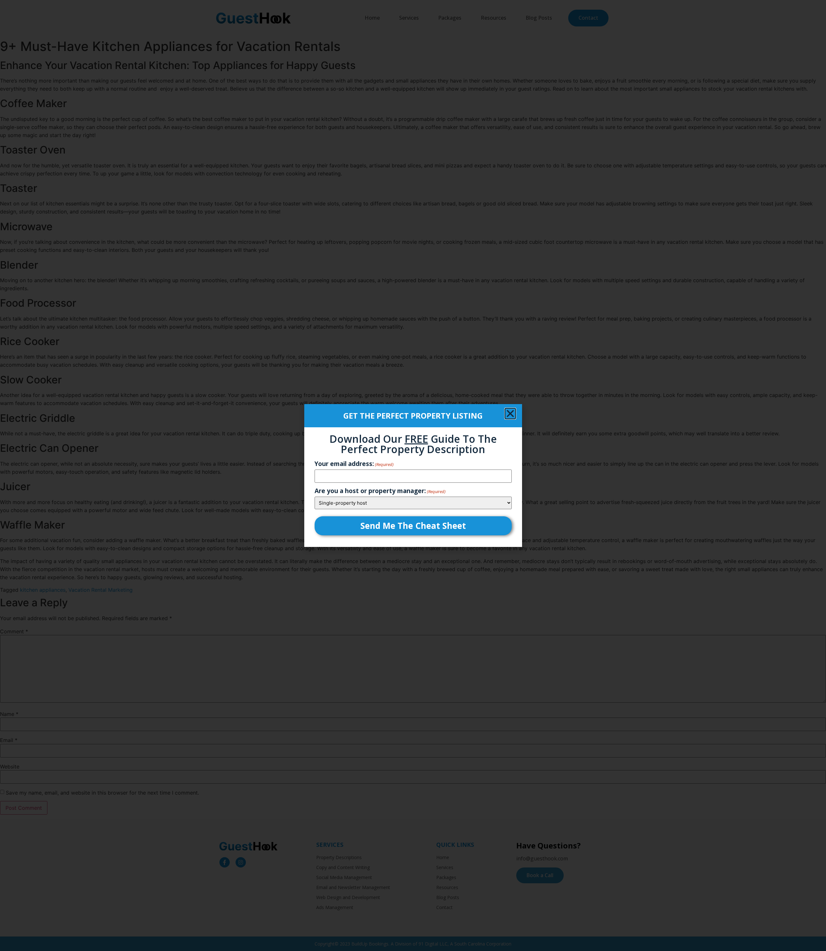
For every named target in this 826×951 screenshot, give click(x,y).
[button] (510, 414)
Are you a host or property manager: (380, 491)
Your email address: (354, 464)
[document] (413, 475)
